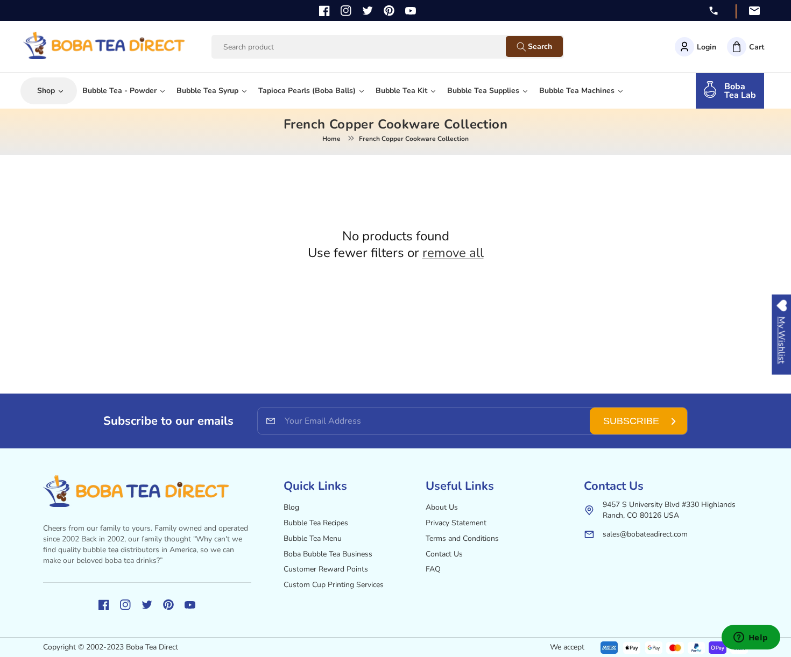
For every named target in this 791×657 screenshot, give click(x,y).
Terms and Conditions (462, 538)
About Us (442, 507)
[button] (745, 46)
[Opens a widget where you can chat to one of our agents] (750, 638)
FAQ (433, 569)
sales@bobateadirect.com (645, 534)
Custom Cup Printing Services (334, 585)
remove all (453, 253)
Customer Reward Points (326, 569)
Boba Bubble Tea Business (328, 554)
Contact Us (444, 554)
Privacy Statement (456, 523)
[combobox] (369, 47)
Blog (291, 507)
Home (331, 138)
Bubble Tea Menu (313, 538)
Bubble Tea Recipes (316, 523)
